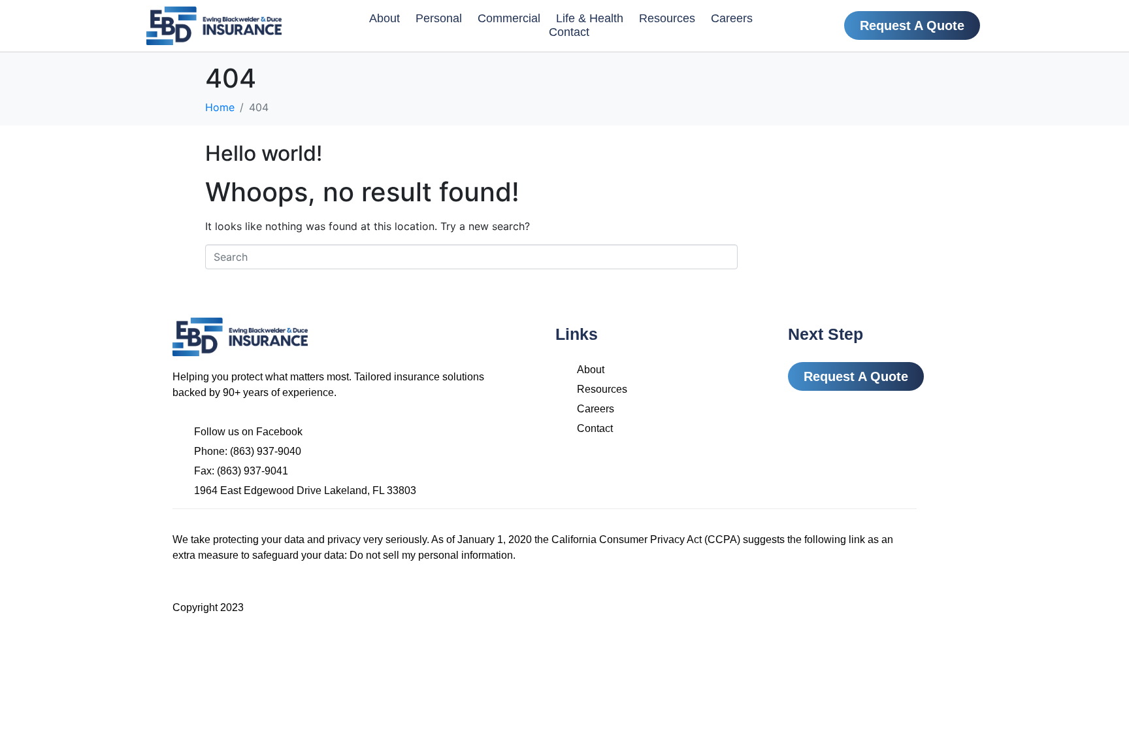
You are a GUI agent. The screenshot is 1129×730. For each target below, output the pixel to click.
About (384, 18)
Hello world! (263, 153)
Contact (569, 32)
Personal (439, 18)
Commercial (509, 18)
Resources (667, 18)
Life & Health (589, 18)
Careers (732, 18)
